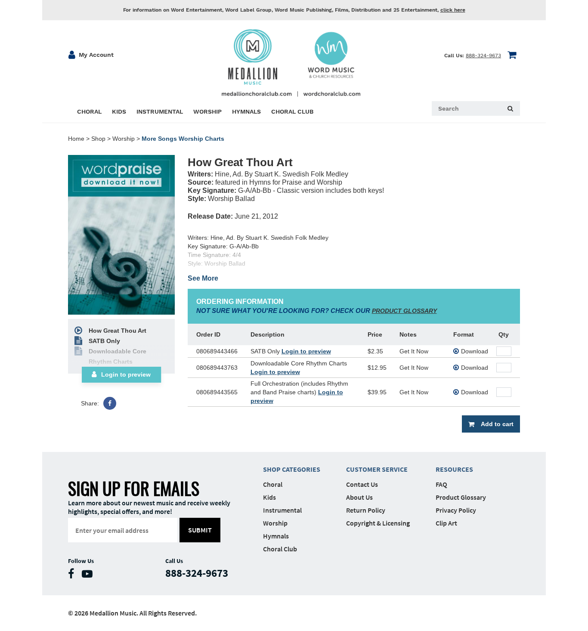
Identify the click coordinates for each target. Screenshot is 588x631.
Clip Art (446, 523)
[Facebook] (109, 403)
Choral (272, 484)
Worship (123, 138)
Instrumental (282, 510)
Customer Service (377, 469)
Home (76, 138)
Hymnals (276, 536)
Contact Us (362, 484)
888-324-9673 (483, 56)
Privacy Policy (456, 510)
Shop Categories (291, 469)
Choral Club (280, 548)
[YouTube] (89, 576)
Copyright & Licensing (378, 523)
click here (452, 10)
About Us (359, 497)
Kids (269, 497)
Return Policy (365, 510)
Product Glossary (461, 497)
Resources (454, 469)
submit (200, 530)
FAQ (441, 484)
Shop (98, 138)
